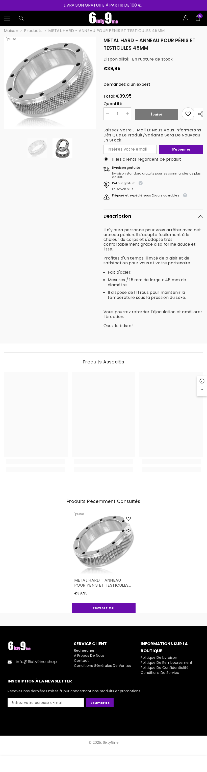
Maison (11, 30)
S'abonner (181, 149)
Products (33, 30)
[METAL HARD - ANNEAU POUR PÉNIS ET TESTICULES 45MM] (104, 543)
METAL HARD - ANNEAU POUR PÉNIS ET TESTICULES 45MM (101, 583)
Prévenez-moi (103, 608)
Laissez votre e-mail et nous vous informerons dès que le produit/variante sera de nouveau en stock (152, 135)
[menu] (7, 18)
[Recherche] (21, 18)
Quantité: (113, 103)
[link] (188, 113)
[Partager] (198, 114)
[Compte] (186, 18)
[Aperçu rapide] (128, 530)
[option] (50, 83)
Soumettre (100, 703)
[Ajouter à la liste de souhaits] (128, 518)
